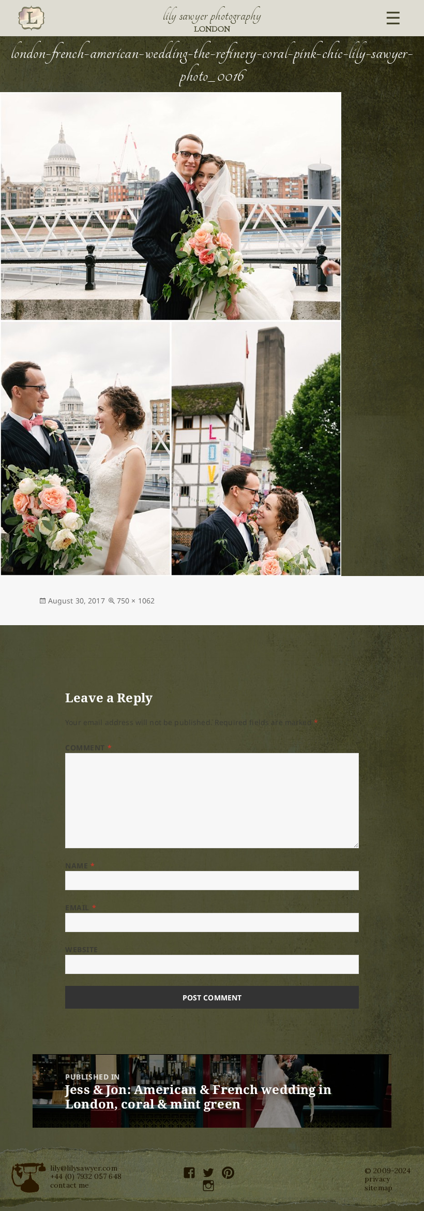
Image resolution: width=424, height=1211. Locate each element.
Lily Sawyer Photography (212, 15)
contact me (69, 1185)
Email (80, 907)
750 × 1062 (136, 601)
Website (81, 949)
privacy (377, 1179)
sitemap (378, 1187)
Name (80, 865)
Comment (88, 747)
